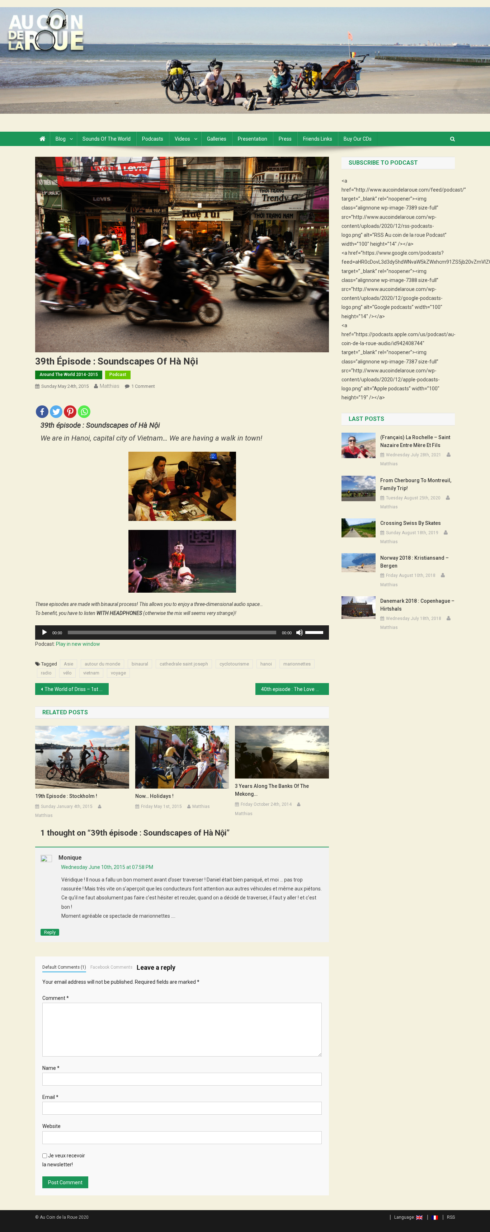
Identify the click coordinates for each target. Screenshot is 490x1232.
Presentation (252, 139)
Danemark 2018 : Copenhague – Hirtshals (417, 605)
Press (285, 139)
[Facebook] (42, 407)
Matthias (109, 386)
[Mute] (299, 632)
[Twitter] (56, 407)
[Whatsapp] (84, 407)
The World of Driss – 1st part (76, 689)
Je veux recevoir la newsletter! (63, 1160)
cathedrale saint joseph (184, 664)
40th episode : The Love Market (295, 689)
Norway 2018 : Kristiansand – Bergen (414, 562)
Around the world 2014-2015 (68, 374)
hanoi (266, 664)
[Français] (432, 1217)
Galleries (216, 139)
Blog (61, 139)
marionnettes (297, 664)
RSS (451, 1217)
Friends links (317, 139)
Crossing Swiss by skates (410, 523)
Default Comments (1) (64, 967)
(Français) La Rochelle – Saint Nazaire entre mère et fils (415, 441)
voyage (118, 673)
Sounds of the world (107, 139)
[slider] (315, 631)
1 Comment (143, 386)
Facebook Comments (111, 967)
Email (50, 1097)
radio (46, 673)
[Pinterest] (70, 407)
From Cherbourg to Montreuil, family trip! (415, 484)
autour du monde (102, 664)
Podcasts (152, 139)
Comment (55, 998)
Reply (50, 932)
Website (51, 1126)
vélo (67, 673)
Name (51, 1068)
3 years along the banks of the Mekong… (272, 790)
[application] (182, 632)
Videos (182, 139)
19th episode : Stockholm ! (66, 796)
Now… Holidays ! (154, 796)
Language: (405, 1217)
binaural (140, 664)
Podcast (117, 374)
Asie (68, 664)
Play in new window (78, 644)
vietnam (91, 673)
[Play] (44, 632)
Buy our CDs (358, 139)
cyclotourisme (234, 664)
